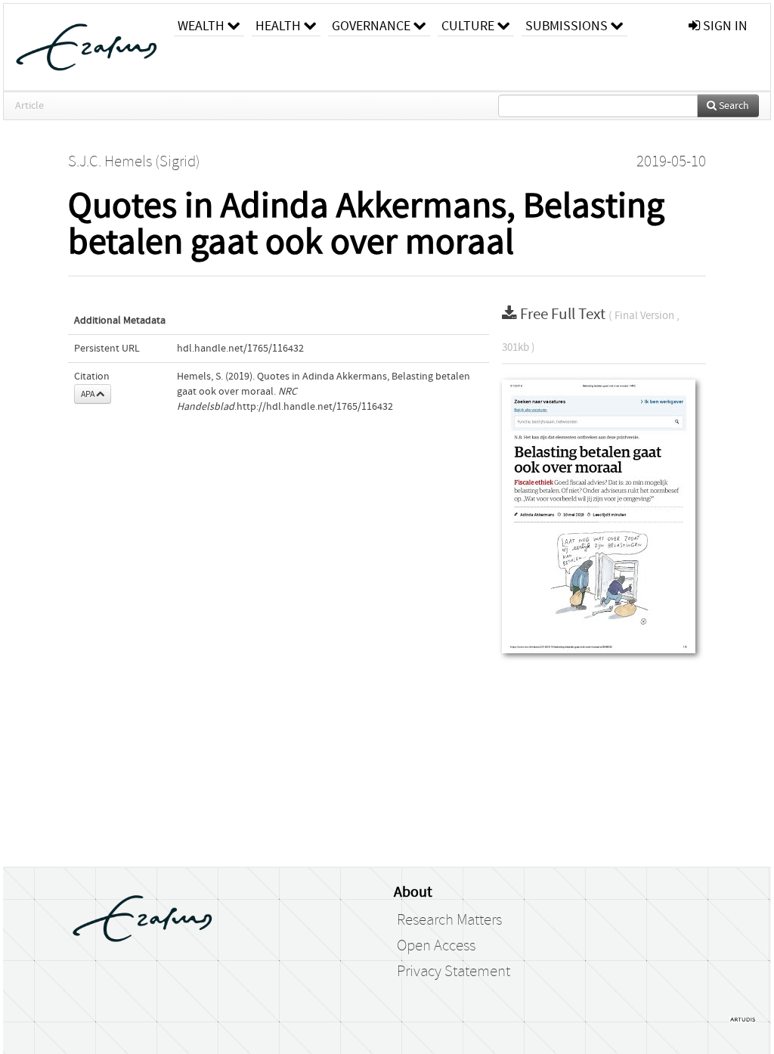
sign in (724, 26)
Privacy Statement (453, 972)
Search (733, 106)
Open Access (436, 946)
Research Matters (449, 920)
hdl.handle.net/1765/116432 (240, 349)
